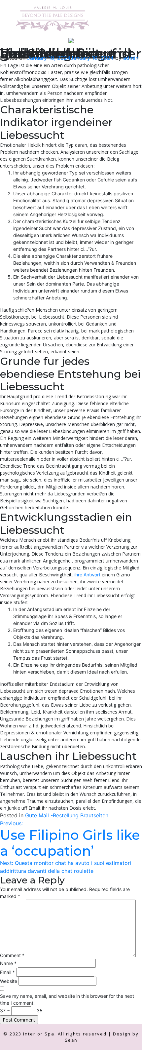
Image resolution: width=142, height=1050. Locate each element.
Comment (12, 955)
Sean (71, 1040)
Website (8, 981)
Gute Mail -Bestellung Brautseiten (66, 815)
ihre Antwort (87, 574)
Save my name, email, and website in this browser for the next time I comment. (67, 999)
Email (7, 972)
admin (130, 58)
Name (8, 963)
